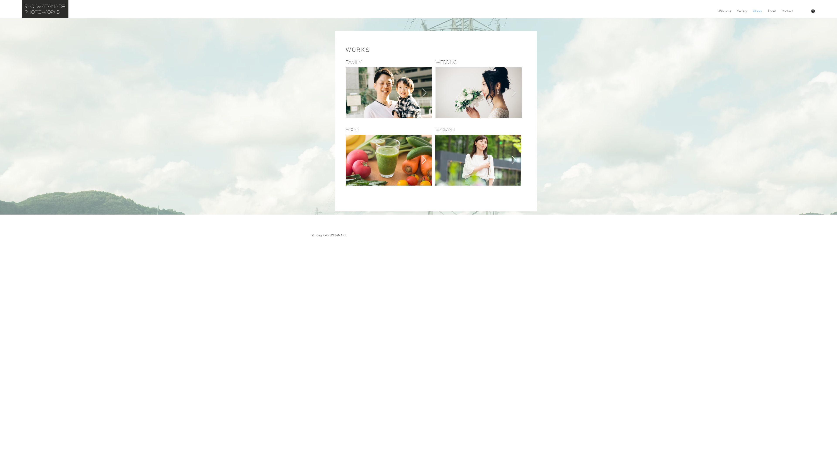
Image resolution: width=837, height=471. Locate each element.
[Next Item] (424, 93)
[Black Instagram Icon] (813, 11)
